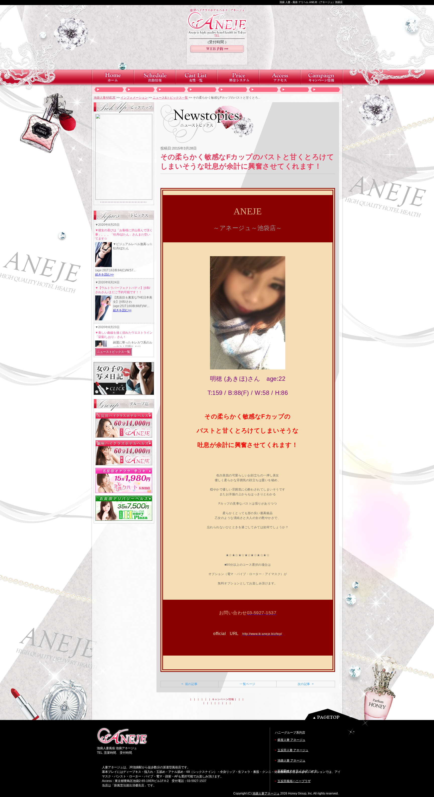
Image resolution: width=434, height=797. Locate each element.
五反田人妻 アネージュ (293, 750)
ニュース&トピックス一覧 (170, 97)
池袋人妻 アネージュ (291, 760)
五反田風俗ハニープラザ (294, 781)
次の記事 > (306, 684)
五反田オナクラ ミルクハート (297, 771)
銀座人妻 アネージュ (291, 740)
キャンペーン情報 (223, 699)
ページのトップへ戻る (333, 714)
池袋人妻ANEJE (105, 97)
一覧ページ (247, 684)
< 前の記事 (189, 684)
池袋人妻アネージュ (266, 793)
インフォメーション (134, 97)
